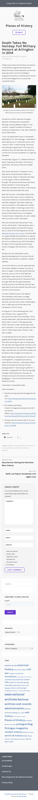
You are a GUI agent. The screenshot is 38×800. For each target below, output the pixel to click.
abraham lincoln (11, 665)
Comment (10, 501)
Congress (12, 673)
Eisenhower (20, 679)
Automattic (22, 796)
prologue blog (24, 724)
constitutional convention (24, 677)
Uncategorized (7, 59)
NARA (8, 694)
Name (8, 530)
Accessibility (7, 761)
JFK (13, 690)
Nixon (19, 712)
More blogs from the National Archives (17, 777)
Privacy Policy (7, 783)
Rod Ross (19, 448)
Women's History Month (12, 739)
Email (8, 538)
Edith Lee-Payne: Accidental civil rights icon (21, 474)
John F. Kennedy (19, 690)
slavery (24, 732)
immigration (8, 690)
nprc (22, 712)
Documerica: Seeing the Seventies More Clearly (18, 463)
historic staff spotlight (18, 688)
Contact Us (6, 771)
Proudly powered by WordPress (15, 794)
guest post (16, 685)
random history (13, 732)
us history (30, 732)
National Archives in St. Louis (13, 233)
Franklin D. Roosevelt (16, 682)
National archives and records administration (18, 704)
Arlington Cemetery (13, 446)
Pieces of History (19, 26)
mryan (17, 56)
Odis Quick (11, 448)
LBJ (25, 690)
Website (9, 545)
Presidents (13, 724)
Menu (20, 32)
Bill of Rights (22, 669)
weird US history (14, 735)
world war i (22, 739)
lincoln (28, 690)
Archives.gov (7, 766)
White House (27, 736)
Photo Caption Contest (19, 716)
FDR (6, 682)
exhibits (27, 680)
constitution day (10, 679)
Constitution (11, 676)
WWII (11, 742)
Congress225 (19, 673)
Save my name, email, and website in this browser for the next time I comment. (12, 558)
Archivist (15, 669)
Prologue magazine (16, 728)
